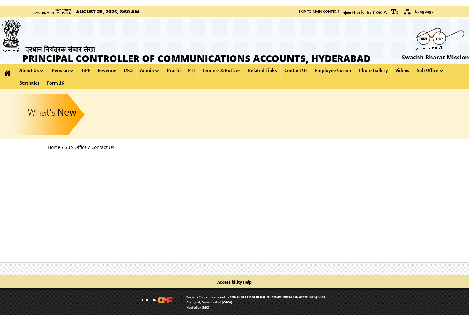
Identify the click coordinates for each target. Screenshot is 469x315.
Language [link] (424, 11)
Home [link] (54, 147)
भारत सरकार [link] (63, 10)
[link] (395, 11)
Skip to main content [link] (319, 11)
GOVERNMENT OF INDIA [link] (52, 13)
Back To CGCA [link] (369, 12)
